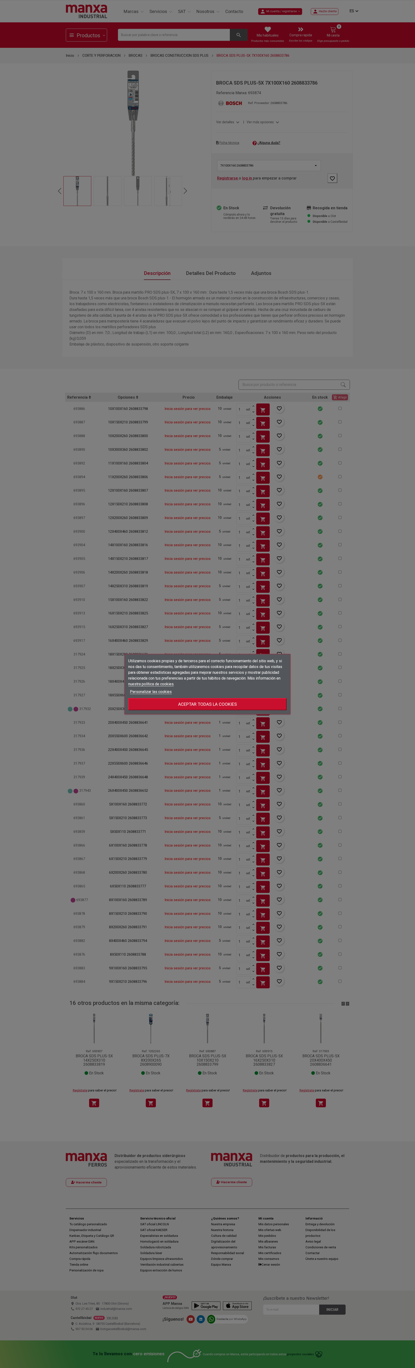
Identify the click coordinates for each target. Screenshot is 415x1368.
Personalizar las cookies (151, 691)
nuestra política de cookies (151, 683)
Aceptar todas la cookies (207, 703)
